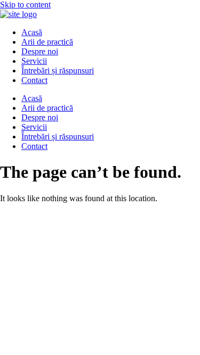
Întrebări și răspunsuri (57, 70)
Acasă (31, 32)
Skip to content (25, 4)
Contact (34, 80)
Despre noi (39, 51)
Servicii (34, 60)
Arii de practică (47, 41)
